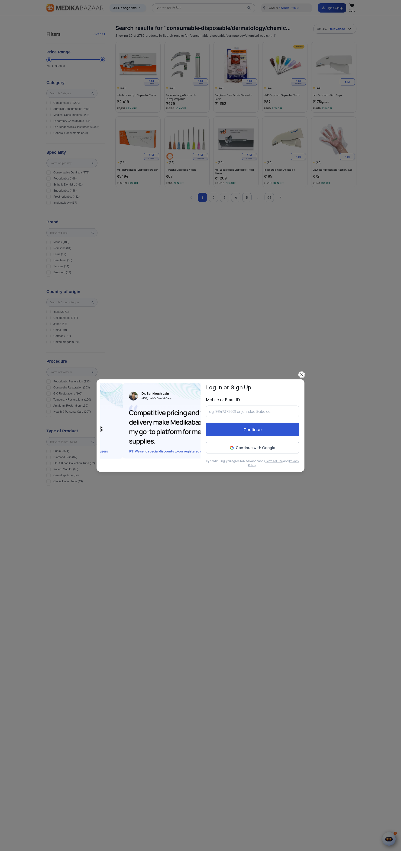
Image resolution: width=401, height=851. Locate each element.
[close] (301, 375)
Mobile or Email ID (223, 399)
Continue (252, 429)
